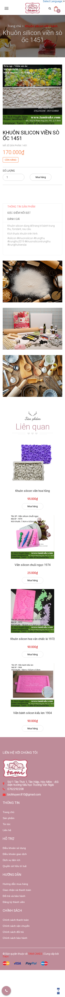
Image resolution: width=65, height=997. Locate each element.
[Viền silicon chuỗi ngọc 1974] (32, 537)
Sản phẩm (8, 818)
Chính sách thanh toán (16, 919)
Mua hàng (41, 177)
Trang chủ (8, 812)
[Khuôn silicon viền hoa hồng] (32, 463)
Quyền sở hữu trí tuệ (15, 866)
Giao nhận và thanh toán (17, 889)
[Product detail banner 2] (32, 329)
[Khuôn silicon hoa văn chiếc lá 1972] (32, 611)
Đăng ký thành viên (14, 902)
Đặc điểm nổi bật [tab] (19, 212)
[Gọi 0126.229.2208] (6, 990)
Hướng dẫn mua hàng (15, 883)
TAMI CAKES (35, 953)
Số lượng (9, 170)
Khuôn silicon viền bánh (41, 26)
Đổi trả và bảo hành (14, 896)
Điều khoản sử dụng (14, 848)
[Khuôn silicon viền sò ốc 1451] (32, 94)
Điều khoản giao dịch (15, 854)
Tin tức (6, 824)
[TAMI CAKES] (32, 8)
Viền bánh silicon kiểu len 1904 (32, 713)
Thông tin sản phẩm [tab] (21, 206)
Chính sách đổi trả (13, 931)
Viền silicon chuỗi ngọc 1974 (33, 565)
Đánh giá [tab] (13, 219)
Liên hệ (7, 830)
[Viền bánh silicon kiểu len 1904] (32, 685)
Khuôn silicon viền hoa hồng (32, 491)
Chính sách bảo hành (15, 937)
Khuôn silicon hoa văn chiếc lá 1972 (32, 639)
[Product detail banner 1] (32, 281)
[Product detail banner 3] (32, 376)
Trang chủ (14, 26)
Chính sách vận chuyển (16, 925)
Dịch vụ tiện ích (11, 860)
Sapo (6, 956)
